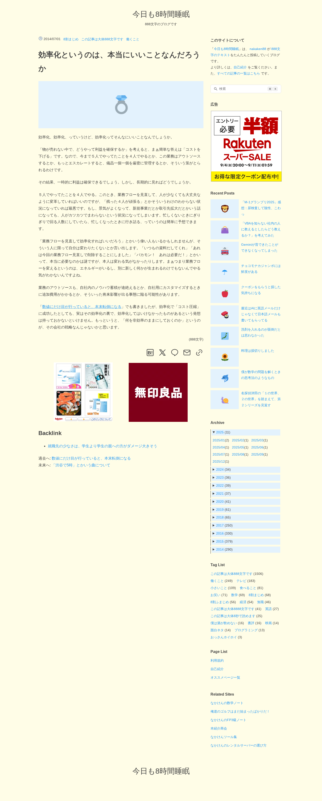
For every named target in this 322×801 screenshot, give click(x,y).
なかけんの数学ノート (227, 703)
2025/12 (219, 461)
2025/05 (238, 447)
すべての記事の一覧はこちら (238, 73)
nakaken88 (258, 49)
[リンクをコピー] (199, 352)
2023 (220, 477)
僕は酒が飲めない (224, 623)
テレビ (241, 581)
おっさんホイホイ (224, 637)
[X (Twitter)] (162, 352)
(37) (223, 493)
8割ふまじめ (220, 602)
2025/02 (238, 440)
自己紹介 (240, 67)
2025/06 (257, 447)
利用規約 (217, 660)
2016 (220, 533)
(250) (224, 525)
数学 (234, 595)
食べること (248, 588)
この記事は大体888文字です (102, 39)
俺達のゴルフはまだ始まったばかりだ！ (240, 711)
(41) (223, 501)
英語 (268, 609)
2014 (220, 549)
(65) (223, 517)
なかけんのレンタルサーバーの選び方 (239, 745)
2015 (220, 541)
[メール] (187, 352)
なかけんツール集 (224, 737)
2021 (220, 493)
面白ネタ (217, 630)
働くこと (132, 39)
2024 (220, 469)
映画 (268, 623)
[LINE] (174, 352)
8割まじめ (70, 39)
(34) (223, 469)
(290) (224, 549)
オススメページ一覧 (225, 677)
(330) (224, 533)
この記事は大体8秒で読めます (233, 616)
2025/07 (219, 454)
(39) (223, 485)
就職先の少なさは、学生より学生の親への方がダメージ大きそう (102, 446)
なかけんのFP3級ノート (228, 720)
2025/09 (257, 454)
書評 (251, 623)
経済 (243, 602)
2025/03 (257, 440)
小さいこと (219, 588)
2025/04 (219, 447)
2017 (220, 525)
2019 (220, 509)
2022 (220, 485)
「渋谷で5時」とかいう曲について (81, 465)
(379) (224, 541)
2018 (220, 517)
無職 (260, 602)
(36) (223, 477)
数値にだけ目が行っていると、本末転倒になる (81, 307)
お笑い (215, 595)
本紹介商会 (219, 728)
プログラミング (246, 630)
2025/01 (219, 440)
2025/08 (238, 454)
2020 (220, 501)
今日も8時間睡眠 (161, 14)
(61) (223, 509)
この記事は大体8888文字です (232, 609)
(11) (223, 432)
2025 (220, 432)
